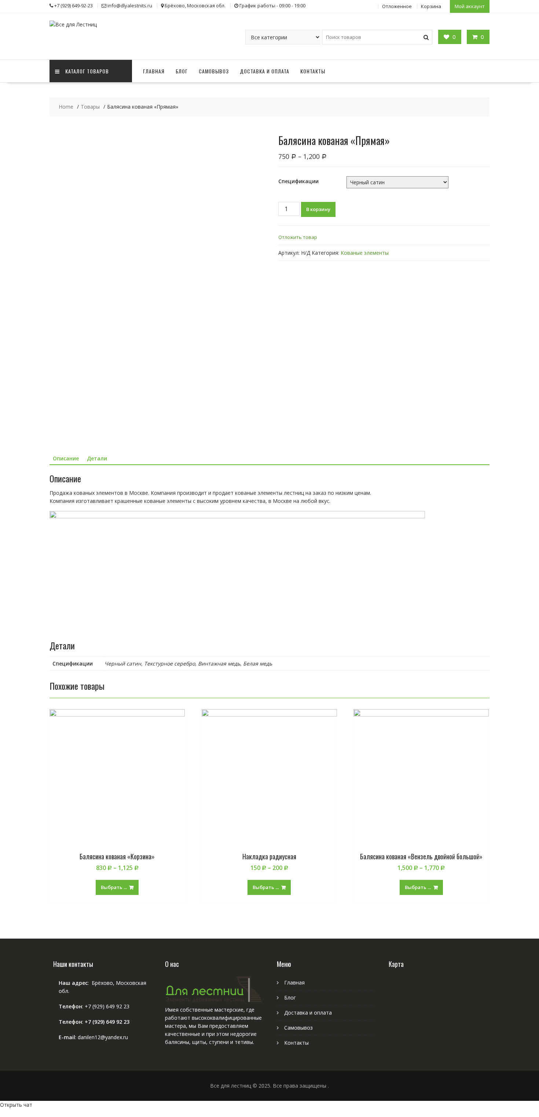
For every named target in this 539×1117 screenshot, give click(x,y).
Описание (66, 458)
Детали (97, 458)
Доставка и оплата (264, 71)
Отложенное (397, 6)
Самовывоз (214, 71)
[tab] (66, 458)
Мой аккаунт (470, 6)
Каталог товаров (87, 71)
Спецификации (298, 181)
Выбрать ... (114, 887)
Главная (154, 71)
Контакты (312, 71)
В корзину (318, 209)
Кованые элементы (365, 252)
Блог (182, 71)
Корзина (431, 6)
